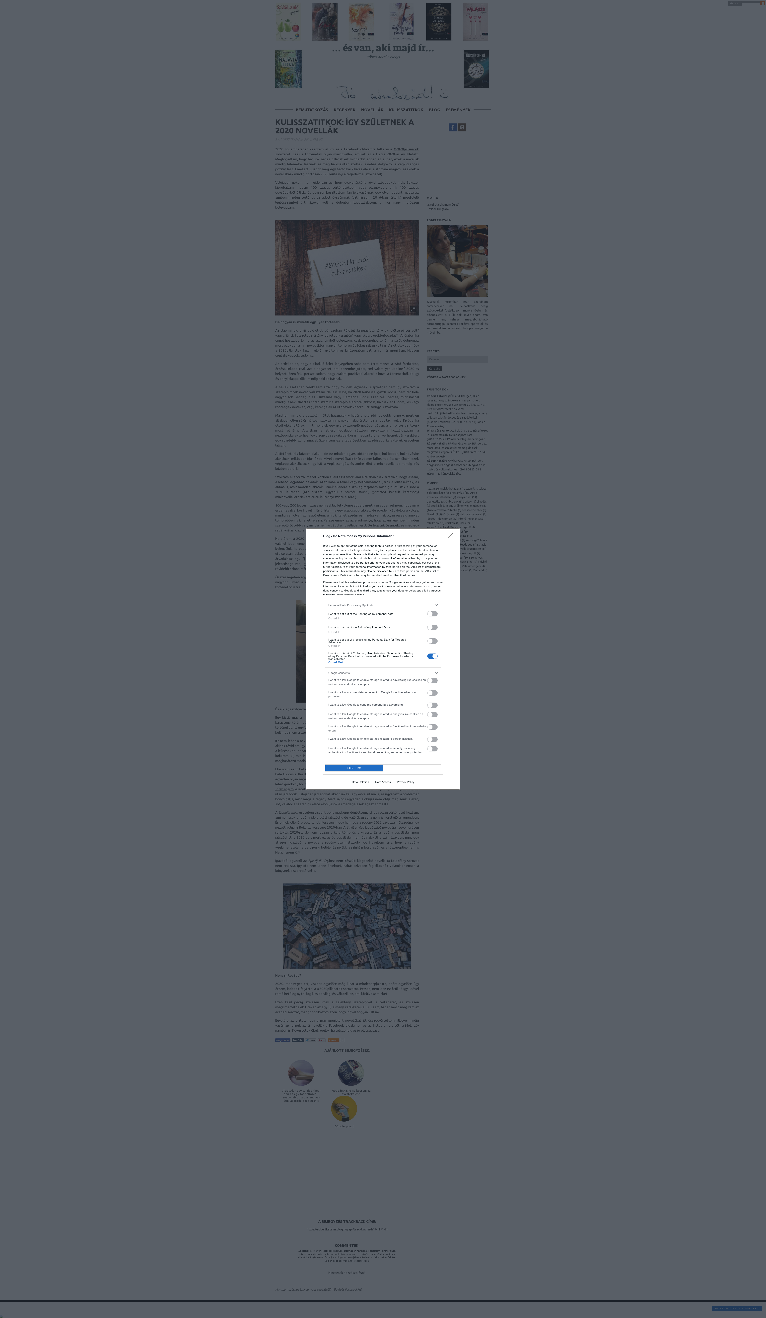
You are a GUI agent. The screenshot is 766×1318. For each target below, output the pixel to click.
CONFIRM (354, 768)
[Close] (452, 536)
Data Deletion (360, 782)
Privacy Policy (405, 782)
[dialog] (383, 659)
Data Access (383, 782)
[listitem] (383, 605)
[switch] (432, 613)
